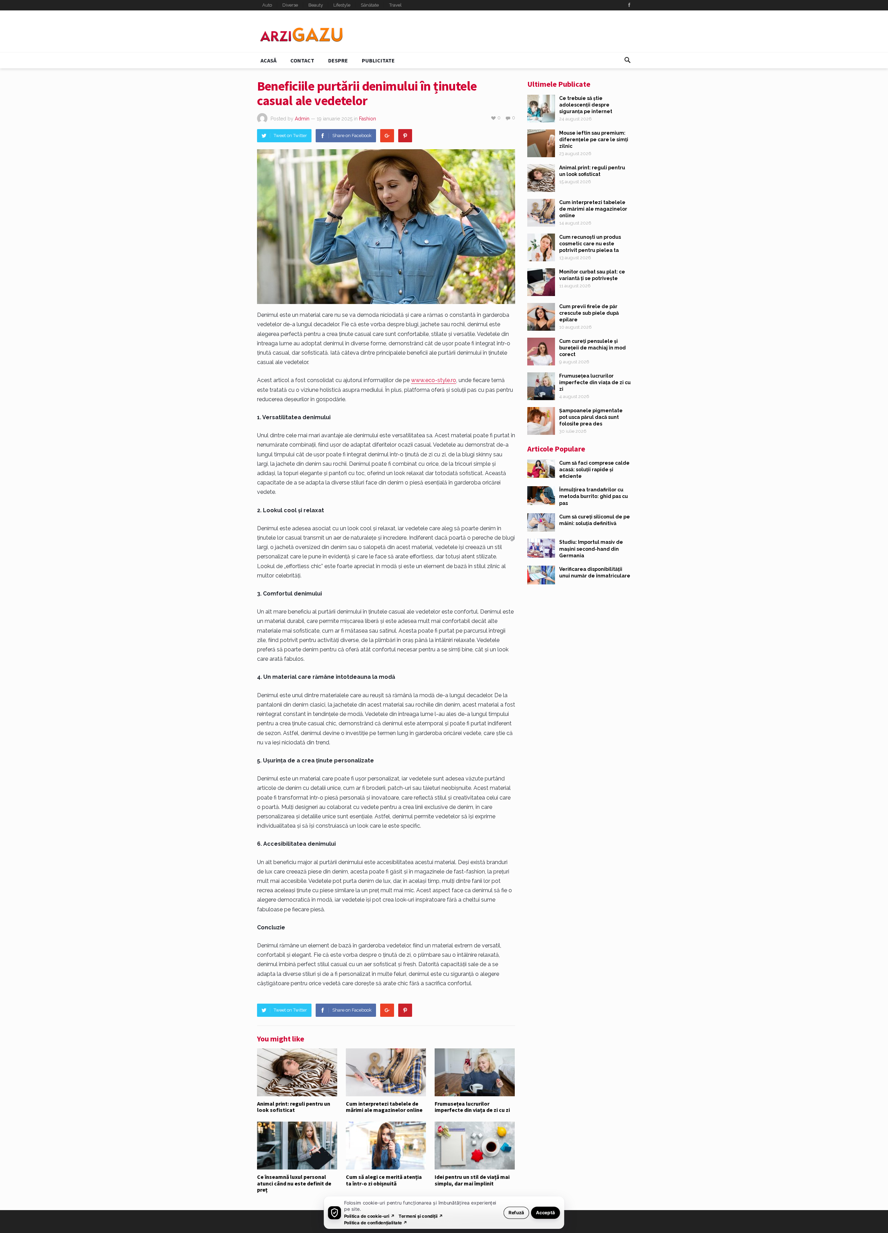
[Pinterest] (405, 135)
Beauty (315, 5)
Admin (302, 118)
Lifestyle (341, 5)
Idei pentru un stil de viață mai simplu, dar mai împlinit (472, 1179)
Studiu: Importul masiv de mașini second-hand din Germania (591, 548)
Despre (338, 60)
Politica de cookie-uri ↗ (369, 1215)
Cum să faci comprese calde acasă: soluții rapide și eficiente (594, 469)
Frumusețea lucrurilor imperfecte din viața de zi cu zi (472, 1106)
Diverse (290, 5)
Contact (302, 60)
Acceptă (545, 1212)
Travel (395, 5)
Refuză (516, 1212)
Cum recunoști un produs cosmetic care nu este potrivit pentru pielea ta (590, 243)
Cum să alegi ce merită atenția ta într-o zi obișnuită (384, 1179)
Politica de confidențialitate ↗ (376, 1222)
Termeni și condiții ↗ (421, 1215)
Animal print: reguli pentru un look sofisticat (293, 1106)
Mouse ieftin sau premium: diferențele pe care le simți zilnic (593, 139)
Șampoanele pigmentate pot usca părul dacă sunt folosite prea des (591, 417)
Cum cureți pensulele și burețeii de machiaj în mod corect (592, 347)
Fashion (367, 118)
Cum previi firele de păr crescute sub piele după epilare (589, 313)
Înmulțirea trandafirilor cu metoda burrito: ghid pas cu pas (593, 496)
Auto (267, 5)
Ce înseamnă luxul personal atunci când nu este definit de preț (294, 1183)
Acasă (268, 60)
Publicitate (378, 60)
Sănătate (370, 5)
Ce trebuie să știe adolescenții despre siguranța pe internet (585, 104)
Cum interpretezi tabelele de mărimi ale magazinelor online (384, 1106)
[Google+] (387, 135)
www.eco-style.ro (433, 380)
